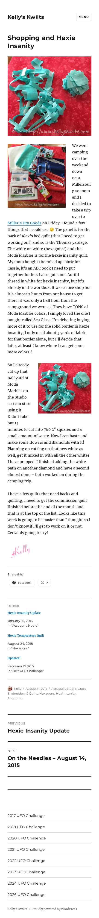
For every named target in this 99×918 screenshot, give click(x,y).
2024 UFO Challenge (27, 883)
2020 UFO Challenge (27, 838)
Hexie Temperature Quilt (26, 636)
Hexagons (47, 693)
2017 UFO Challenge (26, 815)
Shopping (15, 698)
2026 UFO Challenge (27, 894)
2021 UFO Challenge (26, 849)
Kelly (17, 688)
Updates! (14, 658)
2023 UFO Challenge (26, 872)
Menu (84, 17)
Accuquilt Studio (63, 688)
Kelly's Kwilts (26, 17)
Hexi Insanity (66, 693)
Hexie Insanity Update (24, 613)
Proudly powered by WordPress (54, 909)
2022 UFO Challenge (26, 861)
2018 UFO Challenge (26, 827)
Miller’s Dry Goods (24, 223)
